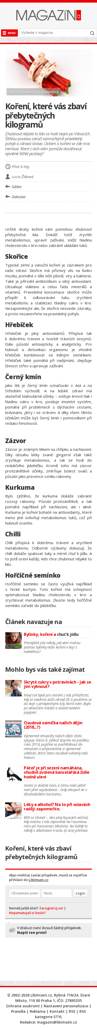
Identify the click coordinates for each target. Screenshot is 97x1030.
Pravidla (18, 1011)
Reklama (38, 1011)
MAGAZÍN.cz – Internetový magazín (48, 15)
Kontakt (57, 1011)
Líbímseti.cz (38, 879)
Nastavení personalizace (66, 1005)
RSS (72, 1011)
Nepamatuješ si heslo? (27, 912)
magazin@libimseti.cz (57, 1022)
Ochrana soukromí (23, 1005)
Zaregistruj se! (51, 908)
